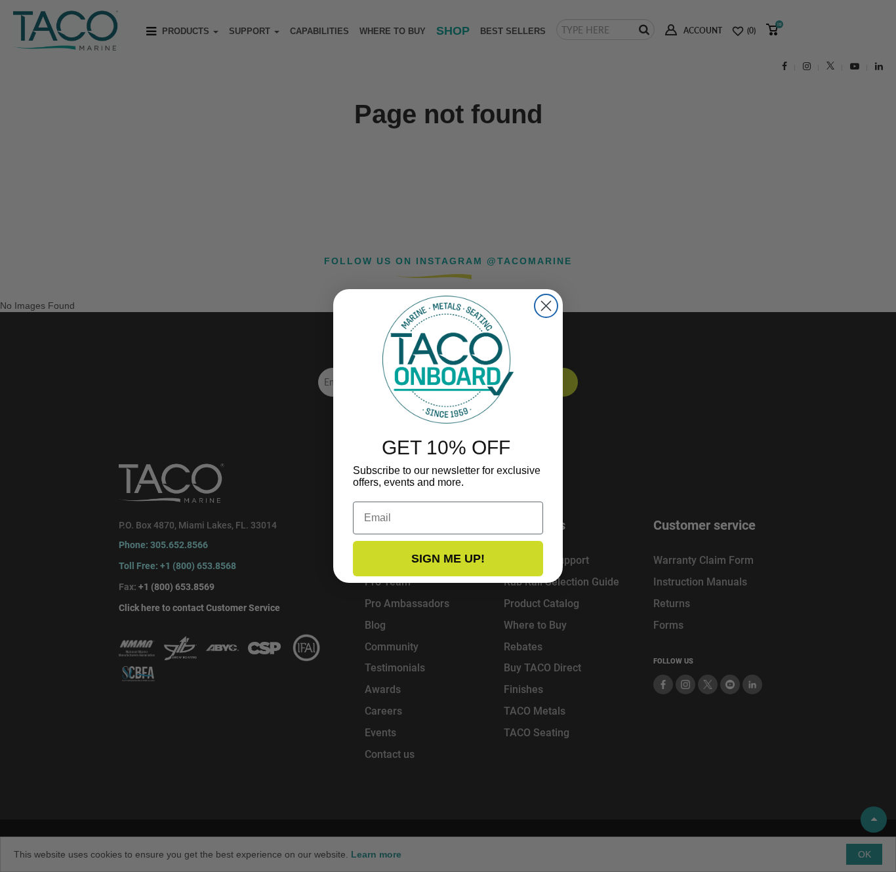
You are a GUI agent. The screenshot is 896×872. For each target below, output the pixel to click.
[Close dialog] (546, 305)
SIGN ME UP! (448, 558)
